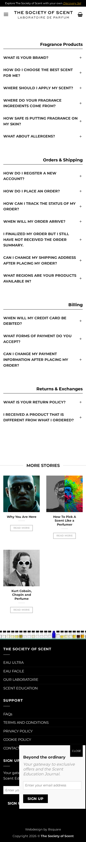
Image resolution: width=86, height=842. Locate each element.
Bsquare (54, 829)
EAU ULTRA (13, 662)
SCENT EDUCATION (20, 688)
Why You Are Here (21, 517)
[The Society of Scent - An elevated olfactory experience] (43, 14)
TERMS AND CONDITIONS (26, 722)
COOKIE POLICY (17, 739)
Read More (21, 527)
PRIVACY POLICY (18, 731)
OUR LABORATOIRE (20, 679)
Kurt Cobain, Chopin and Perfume (21, 594)
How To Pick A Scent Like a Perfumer (64, 520)
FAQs (7, 714)
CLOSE (76, 751)
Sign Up (16, 803)
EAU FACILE (13, 671)
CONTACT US (14, 748)
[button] (6, 14)
